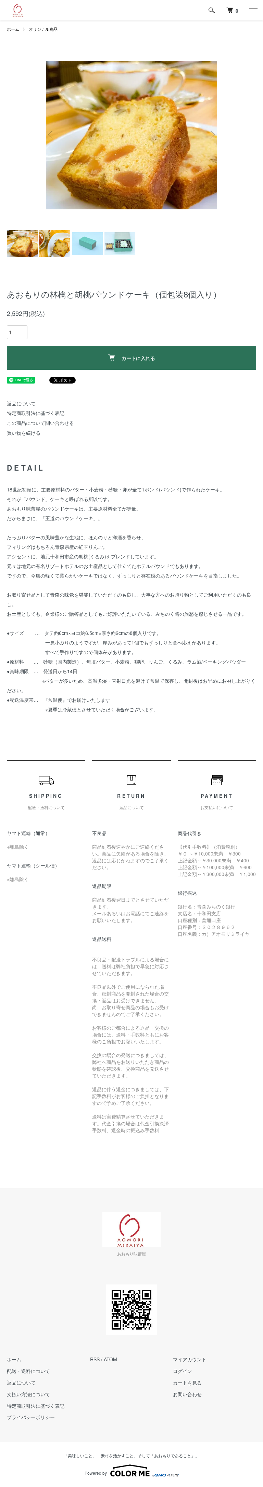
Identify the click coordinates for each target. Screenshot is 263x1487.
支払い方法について (28, 1394)
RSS (95, 1359)
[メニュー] (252, 10)
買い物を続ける (23, 432)
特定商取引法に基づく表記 (35, 412)
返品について (21, 403)
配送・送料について (28, 1370)
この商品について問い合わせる (40, 422)
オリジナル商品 (43, 29)
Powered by (96, 1473)
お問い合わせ (187, 1394)
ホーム (13, 29)
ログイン (182, 1370)
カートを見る (187, 1382)
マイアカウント (189, 1359)
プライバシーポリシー (31, 1417)
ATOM (110, 1359)
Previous (51, 135)
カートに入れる (138, 358)
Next (212, 135)
